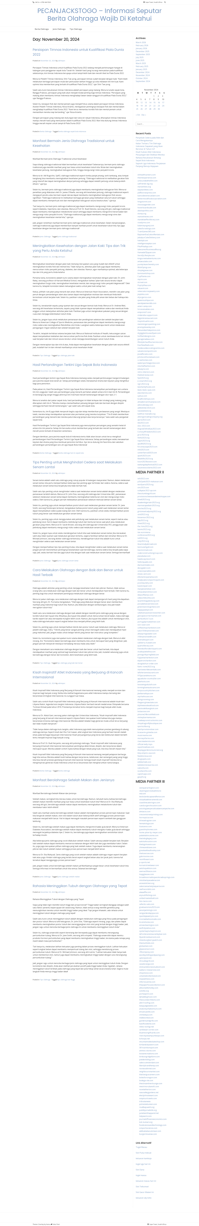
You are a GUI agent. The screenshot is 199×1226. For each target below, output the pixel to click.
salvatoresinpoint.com (147, 351)
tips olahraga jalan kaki (66, 355)
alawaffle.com (145, 892)
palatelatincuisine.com (148, 835)
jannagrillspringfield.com (148, 654)
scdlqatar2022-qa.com (147, 490)
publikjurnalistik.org (148, 1110)
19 (141, 105)
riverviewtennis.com (146, 741)
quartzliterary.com (145, 645)
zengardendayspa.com (149, 913)
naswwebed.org (144, 411)
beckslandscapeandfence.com (152, 796)
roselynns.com (144, 222)
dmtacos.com (144, 811)
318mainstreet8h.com (147, 636)
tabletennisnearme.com (148, 765)
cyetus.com (142, 396)
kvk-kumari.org (145, 1122)
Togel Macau (141, 1147)
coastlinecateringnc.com (149, 802)
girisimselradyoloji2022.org (149, 511)
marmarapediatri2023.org (149, 505)
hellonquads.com (145, 562)
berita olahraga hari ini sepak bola (71, 453)
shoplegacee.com (145, 270)
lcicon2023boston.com (147, 461)
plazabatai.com (144, 556)
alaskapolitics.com (145, 210)
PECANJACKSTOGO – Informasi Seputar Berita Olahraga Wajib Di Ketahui (99, 14)
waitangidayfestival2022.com (150, 464)
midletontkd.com (146, 1017)
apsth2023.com (144, 455)
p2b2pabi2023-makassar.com (150, 481)
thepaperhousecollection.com (152, 985)
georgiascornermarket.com (149, 615)
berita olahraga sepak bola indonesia (72, 131)
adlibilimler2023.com (146, 408)
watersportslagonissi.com (149, 363)
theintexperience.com (147, 177)
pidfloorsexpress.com (147, 192)
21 (150, 105)
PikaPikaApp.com (145, 246)
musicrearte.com (145, 735)
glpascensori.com (146, 949)
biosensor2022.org (146, 517)
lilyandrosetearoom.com (149, 937)
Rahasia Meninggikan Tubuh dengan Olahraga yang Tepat (80, 886)
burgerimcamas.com (148, 1134)
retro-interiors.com (146, 372)
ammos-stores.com (147, 1050)
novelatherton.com (147, 1089)
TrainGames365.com (146, 231)
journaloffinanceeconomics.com (153, 1119)
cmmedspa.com (145, 1014)
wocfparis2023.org (146, 484)
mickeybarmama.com (147, 717)
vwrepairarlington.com (149, 788)
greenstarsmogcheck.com (149, 607)
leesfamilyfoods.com (146, 387)
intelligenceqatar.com (147, 243)
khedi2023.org (144, 499)
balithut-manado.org (146, 414)
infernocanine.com (147, 982)
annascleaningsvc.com (148, 925)
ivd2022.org (143, 538)
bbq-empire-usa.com (146, 753)
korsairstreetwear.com (149, 865)
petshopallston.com (147, 868)
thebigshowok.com (147, 844)
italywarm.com (145, 1116)
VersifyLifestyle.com (146, 255)
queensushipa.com (146, 300)
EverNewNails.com (146, 345)
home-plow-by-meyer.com (150, 832)
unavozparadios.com (146, 571)
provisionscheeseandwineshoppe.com (154, 496)
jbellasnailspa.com (145, 693)
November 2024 (143, 75)
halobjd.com (143, 240)
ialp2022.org (143, 520)
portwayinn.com (146, 994)
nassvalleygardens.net (148, 1092)
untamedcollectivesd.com (150, 976)
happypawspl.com (145, 610)
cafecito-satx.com (146, 904)
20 (146, 105)
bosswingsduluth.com (147, 684)
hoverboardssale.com (147, 207)
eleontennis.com (145, 393)
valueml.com (143, 288)
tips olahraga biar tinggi (66, 980)
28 (150, 109)
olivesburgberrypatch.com (150, 940)
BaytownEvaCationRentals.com (151, 234)
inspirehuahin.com (146, 321)
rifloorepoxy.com (146, 952)
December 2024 (142, 72)
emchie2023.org (144, 508)
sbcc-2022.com (144, 425)
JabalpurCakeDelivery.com (149, 237)
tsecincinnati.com (145, 550)
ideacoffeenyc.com (145, 595)
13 (146, 102)
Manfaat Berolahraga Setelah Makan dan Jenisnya (73, 780)
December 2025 (142, 51)
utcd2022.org (143, 514)
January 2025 (141, 69)
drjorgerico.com (144, 297)
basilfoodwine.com (147, 1023)
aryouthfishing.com (147, 895)
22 (154, 105)
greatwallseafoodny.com (149, 850)
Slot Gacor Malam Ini (145, 1192)
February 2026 (142, 45)
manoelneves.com (145, 216)
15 (154, 102)
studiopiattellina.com (146, 651)
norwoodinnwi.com (147, 1068)
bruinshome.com (146, 922)
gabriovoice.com (146, 856)
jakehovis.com (144, 681)
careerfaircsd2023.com (147, 452)
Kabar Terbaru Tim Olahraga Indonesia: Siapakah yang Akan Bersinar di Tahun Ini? (149, 146)
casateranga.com (146, 964)
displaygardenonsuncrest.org (150, 750)
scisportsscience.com (148, 1128)
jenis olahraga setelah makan (69, 877)
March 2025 (141, 63)
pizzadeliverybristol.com (148, 604)
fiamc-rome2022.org (146, 666)
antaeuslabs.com (145, 261)
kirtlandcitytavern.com (148, 1044)
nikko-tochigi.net (146, 1026)
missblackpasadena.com (149, 880)
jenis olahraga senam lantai (68, 561)
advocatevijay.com (145, 405)
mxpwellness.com (146, 979)
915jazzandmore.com (147, 675)
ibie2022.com (143, 423)
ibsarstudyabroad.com (147, 544)
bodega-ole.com (146, 1080)
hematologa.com (146, 823)
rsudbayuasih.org (146, 1107)
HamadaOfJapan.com (147, 252)
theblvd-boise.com (145, 375)
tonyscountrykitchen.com (148, 690)
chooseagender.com (146, 204)
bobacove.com (144, 711)
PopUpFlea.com (144, 285)
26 (141, 109)
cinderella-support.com (147, 315)
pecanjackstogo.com (148, 910)
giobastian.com (145, 946)
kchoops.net (144, 1038)
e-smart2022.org (145, 381)
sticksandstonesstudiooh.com (152, 967)
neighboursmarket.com (149, 1071)
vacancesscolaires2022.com (149, 467)
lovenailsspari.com (145, 639)
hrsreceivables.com (146, 309)
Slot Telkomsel (142, 1186)
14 (150, 102)
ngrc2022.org (143, 384)
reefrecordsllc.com (147, 889)
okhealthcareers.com (147, 174)
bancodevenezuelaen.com (149, 195)
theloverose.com (146, 853)
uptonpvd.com (145, 958)
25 (137, 109)
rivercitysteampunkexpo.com (151, 1035)
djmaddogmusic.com (148, 997)
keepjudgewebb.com (148, 1006)
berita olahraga (64, 771)
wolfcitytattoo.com (147, 928)
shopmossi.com (146, 973)
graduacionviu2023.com (149, 907)
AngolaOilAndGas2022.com (149, 428)
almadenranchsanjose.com (149, 402)
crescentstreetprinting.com (151, 814)
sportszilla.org (144, 726)
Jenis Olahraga (59, 29)
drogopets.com (144, 759)
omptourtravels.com (148, 1098)
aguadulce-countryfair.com (149, 678)
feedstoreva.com (145, 756)
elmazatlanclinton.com (147, 592)
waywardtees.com (145, 189)
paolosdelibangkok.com (148, 708)
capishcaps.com (144, 774)
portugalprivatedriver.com (149, 621)
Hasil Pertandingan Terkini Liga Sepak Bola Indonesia (75, 365)
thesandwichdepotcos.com (149, 330)
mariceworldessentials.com (149, 669)
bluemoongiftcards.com (149, 1032)
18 (137, 105)
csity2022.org (143, 541)
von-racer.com (144, 624)
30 (159, 109)
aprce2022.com (144, 420)
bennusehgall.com (145, 547)
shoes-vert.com (144, 574)
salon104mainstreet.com (148, 630)
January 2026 (141, 48)
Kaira (48, 1224)
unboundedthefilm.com (147, 180)
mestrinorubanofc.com (149, 1086)
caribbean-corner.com (148, 1029)
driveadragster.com (147, 820)
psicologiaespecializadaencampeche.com (156, 808)
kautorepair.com (145, 586)
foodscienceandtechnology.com (152, 1125)
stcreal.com (142, 282)
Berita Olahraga (42, 29)
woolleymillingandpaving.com (152, 955)
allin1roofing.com (146, 1003)
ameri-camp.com (145, 306)
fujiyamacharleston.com (148, 657)
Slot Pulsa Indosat (143, 1153)
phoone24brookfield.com (148, 714)
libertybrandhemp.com (149, 1065)
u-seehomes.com (145, 360)
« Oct (138, 115)
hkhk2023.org (143, 437)
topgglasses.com (146, 874)
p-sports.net (144, 862)
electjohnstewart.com (148, 1095)
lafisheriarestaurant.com (148, 672)
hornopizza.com (146, 817)
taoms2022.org (144, 529)
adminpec (61, 61)
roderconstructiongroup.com (150, 553)
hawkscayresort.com (146, 559)
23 (159, 105)
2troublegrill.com (146, 961)
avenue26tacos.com (147, 871)
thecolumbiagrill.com (146, 493)
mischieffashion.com (146, 366)
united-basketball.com (148, 898)
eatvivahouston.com (148, 841)
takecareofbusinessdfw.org (149, 249)
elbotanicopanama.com (148, 577)
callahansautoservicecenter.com (151, 613)
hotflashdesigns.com (146, 336)
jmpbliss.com (143, 294)
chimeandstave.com (147, 847)
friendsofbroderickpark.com (150, 648)
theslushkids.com (146, 943)
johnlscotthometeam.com (148, 357)
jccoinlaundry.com (145, 583)
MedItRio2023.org (145, 458)
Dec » (143, 115)
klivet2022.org (144, 523)
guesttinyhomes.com (148, 829)
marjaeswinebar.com (146, 589)
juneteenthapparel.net (149, 1113)
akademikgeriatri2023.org (149, 502)
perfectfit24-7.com (145, 618)
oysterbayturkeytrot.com (150, 931)
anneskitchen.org (146, 883)
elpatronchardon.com (147, 660)
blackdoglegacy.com (147, 838)
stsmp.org (142, 213)
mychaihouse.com (145, 696)
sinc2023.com (143, 487)
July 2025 (139, 57)
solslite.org (144, 991)
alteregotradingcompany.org (150, 417)
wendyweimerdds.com (147, 303)
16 (159, 102)
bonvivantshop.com (146, 273)
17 (163, 102)
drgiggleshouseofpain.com (149, 333)
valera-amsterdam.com (149, 1062)
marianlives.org (144, 186)
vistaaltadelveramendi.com (150, 799)
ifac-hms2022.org (145, 526)
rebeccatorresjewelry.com (149, 291)
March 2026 (141, 42)
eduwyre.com (143, 369)
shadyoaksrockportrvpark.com (151, 580)
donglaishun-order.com (148, 663)
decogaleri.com (144, 568)
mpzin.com (142, 279)
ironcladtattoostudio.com (150, 919)
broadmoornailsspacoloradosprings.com (156, 877)
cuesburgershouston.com (150, 805)
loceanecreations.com (148, 1053)
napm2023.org (144, 440)
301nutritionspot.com (148, 1047)
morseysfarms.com (146, 738)
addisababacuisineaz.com (150, 1131)
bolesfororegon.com (148, 1077)
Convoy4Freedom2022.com (149, 431)
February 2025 (142, 66)
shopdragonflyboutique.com (150, 723)
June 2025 (140, 60)
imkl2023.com (143, 449)
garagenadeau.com (146, 339)
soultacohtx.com (145, 771)
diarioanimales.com (146, 565)
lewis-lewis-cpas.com (146, 390)
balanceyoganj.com (146, 225)
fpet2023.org (143, 378)
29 (154, 109)
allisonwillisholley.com (148, 988)
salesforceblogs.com (146, 228)
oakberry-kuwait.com (147, 642)
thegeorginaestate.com (148, 702)
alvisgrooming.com (146, 699)
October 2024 (141, 78)
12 (141, 102)
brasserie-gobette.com (147, 732)
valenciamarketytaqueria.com (151, 886)
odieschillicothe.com (146, 598)
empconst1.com (144, 312)
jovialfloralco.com (145, 354)
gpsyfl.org (142, 777)
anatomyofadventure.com (150, 1008)
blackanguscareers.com (149, 1074)
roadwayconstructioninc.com (150, 720)
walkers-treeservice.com (149, 970)
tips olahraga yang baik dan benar (70, 663)
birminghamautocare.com (149, 687)
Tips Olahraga (76, 29)
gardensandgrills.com (148, 1020)
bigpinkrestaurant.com (147, 318)
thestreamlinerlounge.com (150, 1083)
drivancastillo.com (147, 1011)
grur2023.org (143, 434)
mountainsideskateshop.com (151, 1041)
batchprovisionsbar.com (148, 729)
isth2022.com (143, 478)
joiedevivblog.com (147, 1059)
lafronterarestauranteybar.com (152, 934)
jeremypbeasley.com (146, 327)
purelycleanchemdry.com (148, 264)
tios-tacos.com (145, 901)
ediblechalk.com (144, 762)
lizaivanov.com (145, 826)
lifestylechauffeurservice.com (150, 342)
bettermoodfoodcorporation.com (152, 198)
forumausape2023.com (147, 446)
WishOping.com (144, 267)
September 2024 (143, 81)
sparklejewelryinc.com (148, 916)
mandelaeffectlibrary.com (148, 219)
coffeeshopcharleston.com (149, 627)
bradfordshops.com (146, 399)
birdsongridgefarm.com (149, 1056)
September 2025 (143, 54)
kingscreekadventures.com (149, 258)
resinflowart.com (146, 859)
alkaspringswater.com (147, 633)
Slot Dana (140, 1169)
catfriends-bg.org (145, 183)
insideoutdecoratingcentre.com (151, 348)
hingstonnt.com (144, 201)
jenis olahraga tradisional (67, 236)
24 (163, 105)
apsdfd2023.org (144, 443)
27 (146, 109)
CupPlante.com (144, 276)
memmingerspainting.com (149, 324)
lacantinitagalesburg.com (148, 601)
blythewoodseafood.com (148, 705)
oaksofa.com (143, 768)
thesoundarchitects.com (149, 1000)
